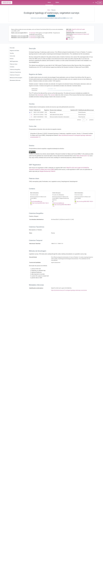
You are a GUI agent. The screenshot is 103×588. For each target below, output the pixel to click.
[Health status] (93, 2)
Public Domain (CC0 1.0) (82, 155)
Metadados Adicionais (15, 80)
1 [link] (83, 119)
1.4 (31, 114)
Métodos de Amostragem (16, 77)
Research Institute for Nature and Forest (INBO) (41, 169)
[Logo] (7, 2)
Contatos (12, 66)
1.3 (31, 116)
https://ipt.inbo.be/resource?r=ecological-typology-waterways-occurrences (69, 290)
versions (52, 95)
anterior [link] (79, 119)
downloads (40, 95)
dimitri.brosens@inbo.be (58, 203)
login (99, 2)
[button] (96, 2)
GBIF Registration (14, 61)
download (32, 32)
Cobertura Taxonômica (15, 72)
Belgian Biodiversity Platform (47, 171)
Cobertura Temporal (15, 75)
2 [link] (86, 119)
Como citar (12, 56)
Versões (12, 53)
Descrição (12, 47)
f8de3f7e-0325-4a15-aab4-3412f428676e (77, 167)
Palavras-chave (13, 64)
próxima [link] (91, 119)
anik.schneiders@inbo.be (36, 201)
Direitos (11, 58)
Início (49, 2)
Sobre (57, 2)
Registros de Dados (14, 50)
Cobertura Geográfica (15, 69)
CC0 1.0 (72, 37)
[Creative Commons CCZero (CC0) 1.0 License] (32, 152)
